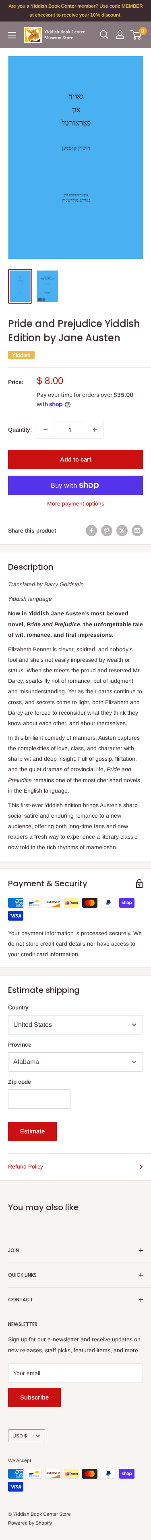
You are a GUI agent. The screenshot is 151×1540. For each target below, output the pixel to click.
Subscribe (34, 1397)
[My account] (120, 34)
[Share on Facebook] (91, 530)
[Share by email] (137, 530)
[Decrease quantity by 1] (45, 429)
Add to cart (75, 459)
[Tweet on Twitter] (122, 530)
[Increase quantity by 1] (94, 429)
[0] (136, 35)
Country (18, 1007)
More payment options (75, 503)
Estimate (32, 1131)
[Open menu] (12, 35)
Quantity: (20, 429)
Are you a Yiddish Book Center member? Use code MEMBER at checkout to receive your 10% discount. (75, 10)
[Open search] (104, 34)
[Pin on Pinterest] (106, 530)
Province (19, 1044)
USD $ (19, 1436)
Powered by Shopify (30, 1523)
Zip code (19, 1081)
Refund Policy (25, 1166)
